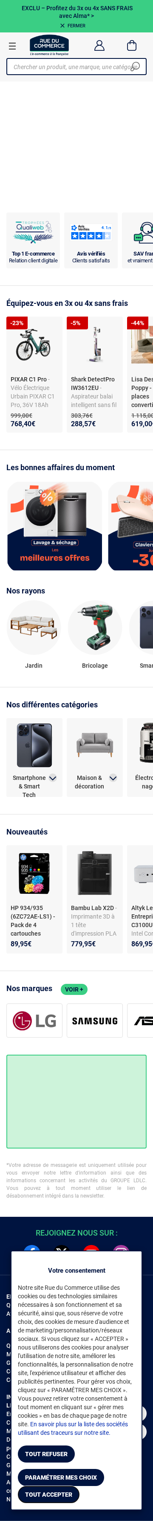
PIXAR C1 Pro (29, 379)
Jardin (33, 665)
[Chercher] (135, 66)
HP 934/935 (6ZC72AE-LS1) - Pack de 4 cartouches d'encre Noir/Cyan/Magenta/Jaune (33, 933)
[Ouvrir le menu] (12, 45)
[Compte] (99, 45)
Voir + (74, 989)
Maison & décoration (89, 782)
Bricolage (95, 665)
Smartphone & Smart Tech (29, 782)
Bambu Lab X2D (93, 907)
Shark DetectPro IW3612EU (93, 383)
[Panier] (132, 45)
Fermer (76, 26)
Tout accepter (48, 1494)
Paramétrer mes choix (61, 1477)
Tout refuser (46, 1454)
